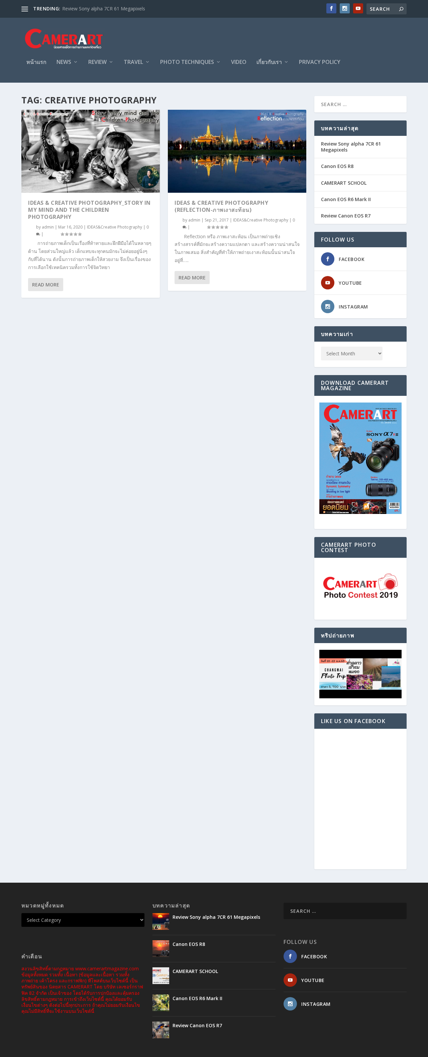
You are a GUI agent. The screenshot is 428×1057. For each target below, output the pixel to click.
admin (48, 227)
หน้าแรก (36, 62)
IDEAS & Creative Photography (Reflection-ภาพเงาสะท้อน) (221, 206)
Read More (45, 284)
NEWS (64, 62)
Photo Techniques (187, 62)
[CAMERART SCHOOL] (160, 975)
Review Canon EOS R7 (345, 215)
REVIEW (97, 62)
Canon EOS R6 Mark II (346, 199)
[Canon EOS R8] (160, 948)
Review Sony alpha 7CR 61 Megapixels (103, 8)
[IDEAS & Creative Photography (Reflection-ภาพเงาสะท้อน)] (237, 151)
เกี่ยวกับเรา (269, 62)
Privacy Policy (319, 62)
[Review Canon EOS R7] (160, 1030)
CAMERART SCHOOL (343, 183)
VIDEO (238, 62)
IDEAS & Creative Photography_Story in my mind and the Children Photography (89, 210)
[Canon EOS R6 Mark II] (160, 1002)
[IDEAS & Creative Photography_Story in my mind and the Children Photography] (90, 151)
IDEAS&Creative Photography (114, 227)
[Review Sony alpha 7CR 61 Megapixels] (160, 921)
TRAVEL (133, 62)
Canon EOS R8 (337, 166)
